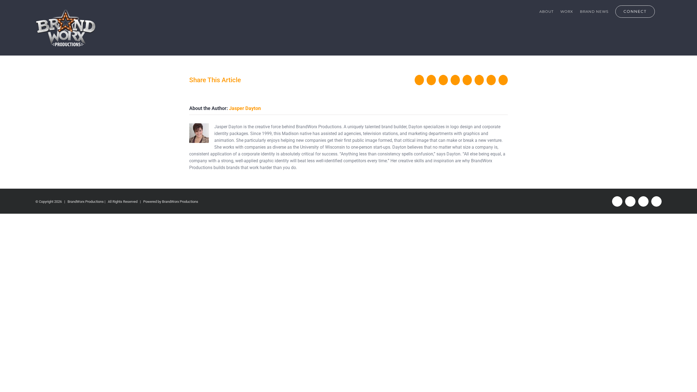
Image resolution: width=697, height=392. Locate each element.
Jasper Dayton (245, 108)
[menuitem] (546, 11)
